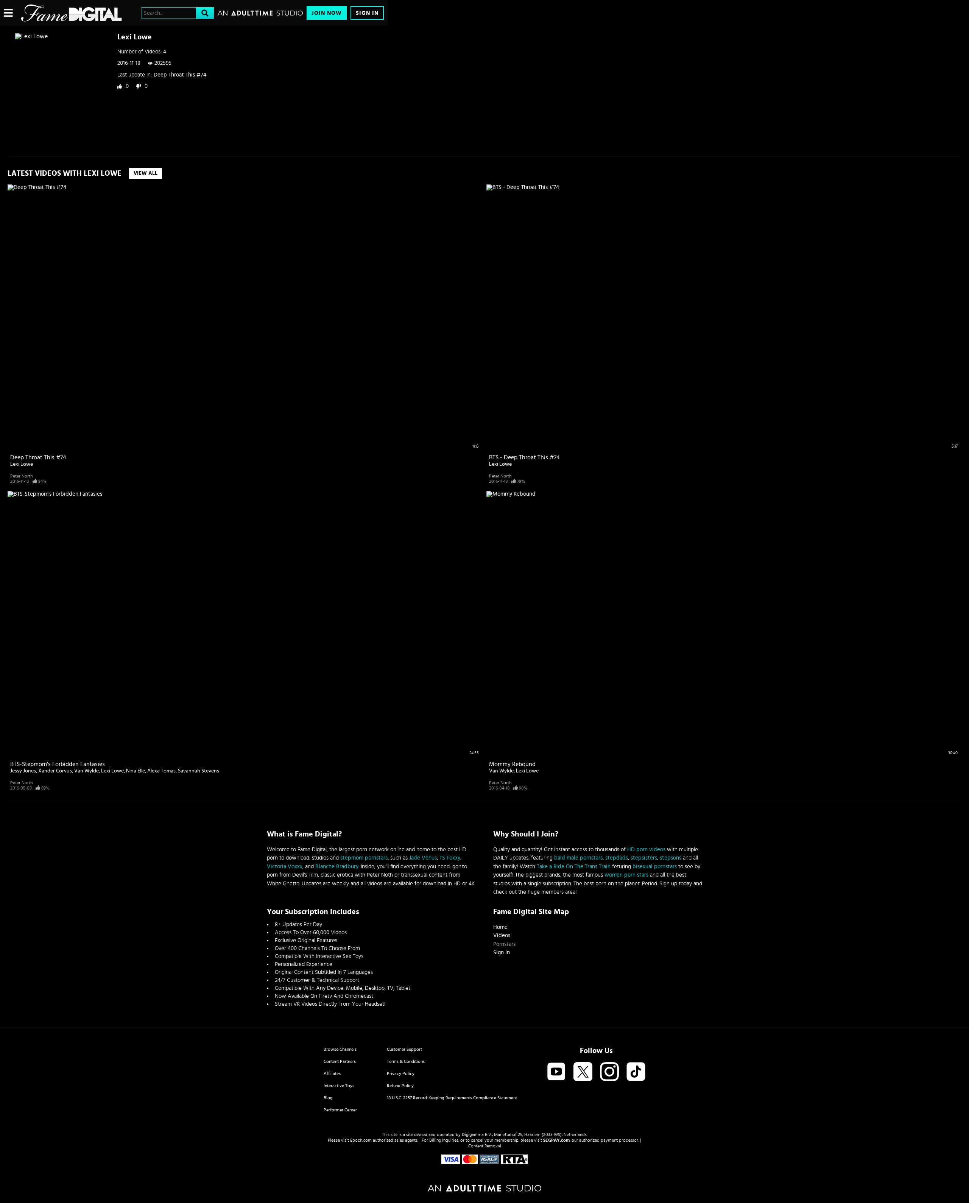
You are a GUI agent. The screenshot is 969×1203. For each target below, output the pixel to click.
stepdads (616, 858)
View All (145, 173)
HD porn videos (646, 849)
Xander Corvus (55, 771)
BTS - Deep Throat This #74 (524, 457)
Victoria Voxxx (284, 866)
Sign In (367, 13)
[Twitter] (582, 1072)
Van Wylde (86, 771)
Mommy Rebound (512, 764)
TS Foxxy (449, 858)
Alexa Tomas (161, 771)
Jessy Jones (23, 771)
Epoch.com (361, 1140)
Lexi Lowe (21, 464)
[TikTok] (635, 1072)
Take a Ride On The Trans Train (574, 866)
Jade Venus (423, 858)
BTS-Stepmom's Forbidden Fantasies (57, 764)
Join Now (327, 13)
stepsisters (644, 858)
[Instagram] (609, 1072)
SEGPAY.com (556, 1140)
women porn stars (626, 875)
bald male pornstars (578, 858)
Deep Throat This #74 (180, 75)
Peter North (21, 476)
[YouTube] (556, 1072)
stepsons (670, 858)
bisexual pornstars (654, 866)
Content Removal (484, 1146)
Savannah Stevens (198, 771)
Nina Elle (135, 771)
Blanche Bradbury (336, 866)
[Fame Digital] (71, 13)
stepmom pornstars (364, 858)
